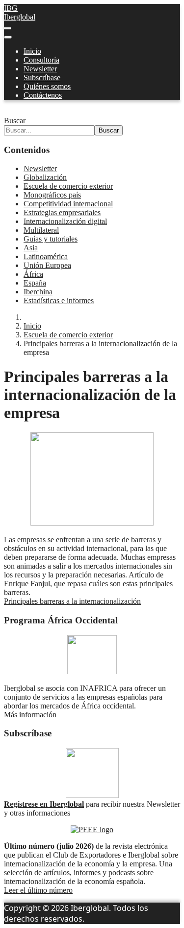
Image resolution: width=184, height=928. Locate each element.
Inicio (32, 51)
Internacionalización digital (65, 221)
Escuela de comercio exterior (68, 186)
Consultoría (41, 60)
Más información (30, 714)
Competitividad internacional (68, 203)
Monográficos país (52, 195)
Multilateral (41, 230)
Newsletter (40, 69)
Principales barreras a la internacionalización (72, 601)
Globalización (45, 177)
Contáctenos (43, 95)
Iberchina (38, 291)
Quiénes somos (47, 86)
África (33, 274)
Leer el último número (38, 890)
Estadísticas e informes (59, 300)
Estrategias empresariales (62, 212)
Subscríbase (42, 77)
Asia (31, 247)
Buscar (15, 120)
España (35, 283)
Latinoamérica (46, 256)
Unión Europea (47, 265)
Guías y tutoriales (51, 239)
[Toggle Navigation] (7, 28)
